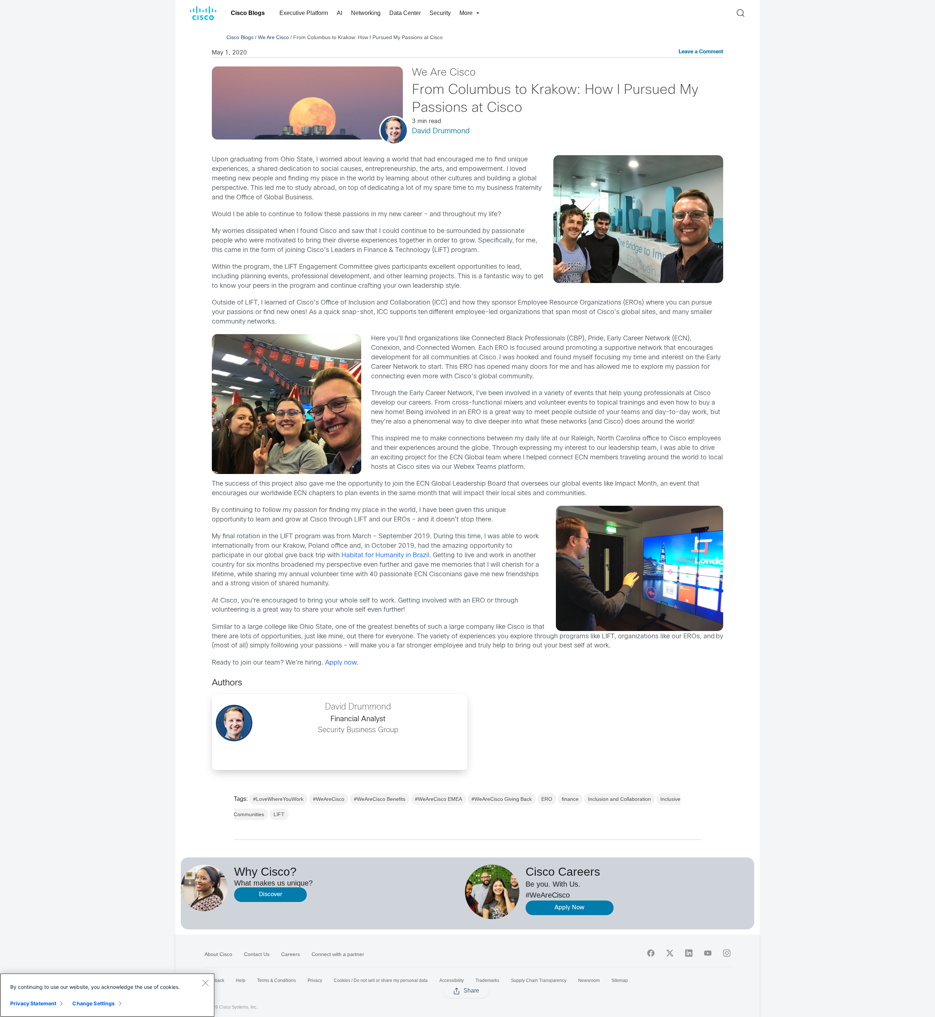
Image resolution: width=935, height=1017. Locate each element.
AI (339, 13)
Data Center (405, 13)
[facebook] (650, 953)
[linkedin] (688, 953)
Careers (290, 954)
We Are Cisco (273, 37)
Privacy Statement (33, 1003)
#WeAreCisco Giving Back (502, 799)
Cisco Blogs (248, 13)
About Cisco (218, 954)
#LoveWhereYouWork (278, 799)
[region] (107, 995)
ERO (546, 799)
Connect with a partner (338, 954)
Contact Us (257, 954)
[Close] (205, 982)
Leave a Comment (701, 52)
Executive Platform (303, 13)
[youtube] (707, 953)
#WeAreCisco (328, 799)
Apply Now (569, 907)
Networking (366, 13)
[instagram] (726, 953)
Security (440, 13)
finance (570, 799)
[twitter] (669, 953)
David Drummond (441, 131)
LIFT (279, 814)
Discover (270, 894)
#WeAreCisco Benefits (379, 799)
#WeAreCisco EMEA (438, 799)
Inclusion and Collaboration (619, 799)
